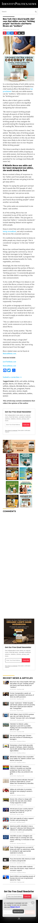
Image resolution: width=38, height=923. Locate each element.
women (5, 396)
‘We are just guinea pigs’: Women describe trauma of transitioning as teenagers (21, 737)
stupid (24, 391)
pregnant (20, 389)
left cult (26, 384)
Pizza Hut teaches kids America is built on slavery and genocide (22, 860)
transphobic (7, 393)
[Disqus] (19, 539)
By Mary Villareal (21, 843)
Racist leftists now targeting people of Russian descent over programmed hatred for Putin (22, 878)
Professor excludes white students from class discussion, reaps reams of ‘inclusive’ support (22, 868)
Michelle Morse (22, 386)
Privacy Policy (15, 907)
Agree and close (18, 911)
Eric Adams (18, 384)
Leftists (5, 386)
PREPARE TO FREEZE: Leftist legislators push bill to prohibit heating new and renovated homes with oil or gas (21, 727)
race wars (12, 391)
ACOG (17, 381)
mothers (31, 386)
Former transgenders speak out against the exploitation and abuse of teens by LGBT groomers (22, 695)
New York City (8, 389)
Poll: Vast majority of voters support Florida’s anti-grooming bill (22, 819)
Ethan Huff (16, 29)
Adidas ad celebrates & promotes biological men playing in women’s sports (21, 791)
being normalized (9, 231)
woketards (22, 393)
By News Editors (21, 741)
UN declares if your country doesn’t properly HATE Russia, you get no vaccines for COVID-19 (21, 810)
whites (15, 393)
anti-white (23, 381)
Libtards (12, 386)
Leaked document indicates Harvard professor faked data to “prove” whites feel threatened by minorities (22, 781)
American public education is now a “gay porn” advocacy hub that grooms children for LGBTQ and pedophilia (22, 828)
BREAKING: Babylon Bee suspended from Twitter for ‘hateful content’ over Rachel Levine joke (22, 758)
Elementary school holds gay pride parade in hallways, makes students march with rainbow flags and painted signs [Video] (22, 748)
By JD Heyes (20, 710)
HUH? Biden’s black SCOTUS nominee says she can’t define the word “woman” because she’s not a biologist (22, 716)
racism (19, 391)
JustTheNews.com (9, 362)
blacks (11, 384)
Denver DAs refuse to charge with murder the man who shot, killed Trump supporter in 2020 (21, 801)
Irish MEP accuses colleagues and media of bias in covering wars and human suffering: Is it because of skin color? (22, 838)
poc (15, 389)
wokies (29, 393)
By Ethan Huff (20, 689)
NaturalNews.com (9, 354)
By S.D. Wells (20, 814)
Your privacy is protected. (11, 430)
